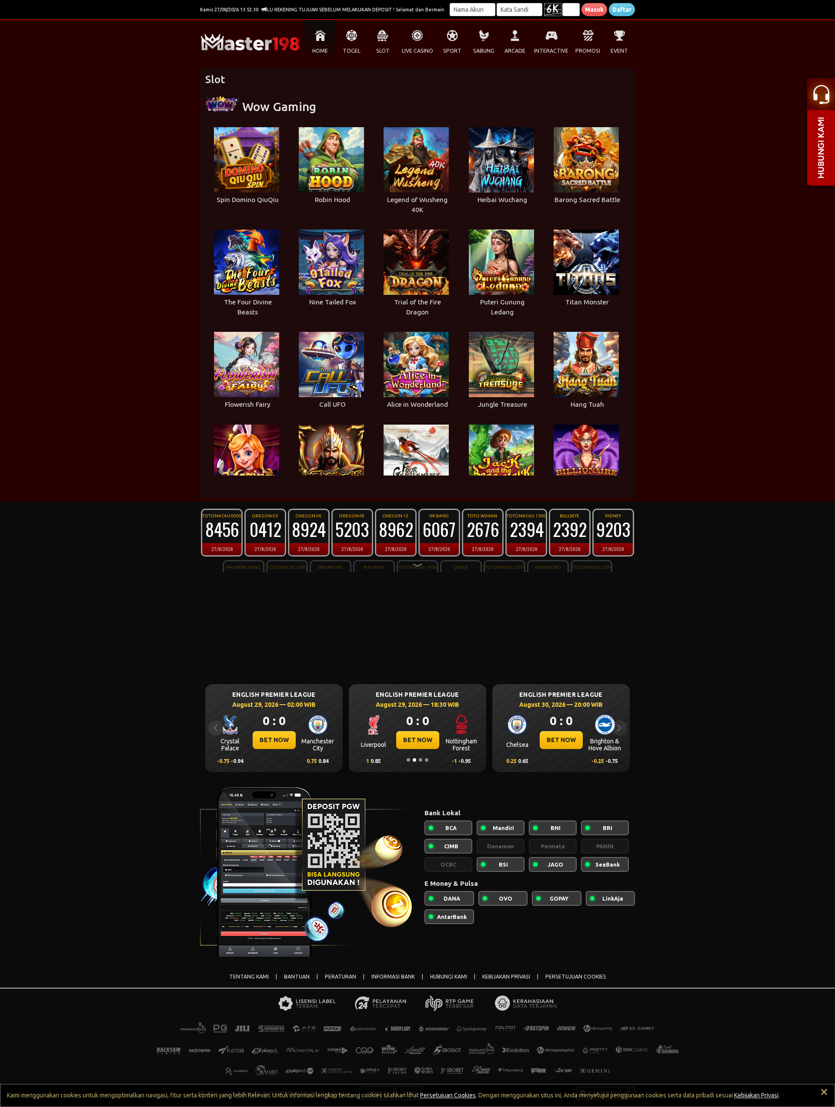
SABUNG (483, 51)
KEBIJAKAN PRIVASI (506, 976)
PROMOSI (587, 51)
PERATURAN (340, 976)
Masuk (594, 9)
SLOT (383, 51)
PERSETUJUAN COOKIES (575, 976)
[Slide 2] (414, 760)
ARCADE (514, 51)
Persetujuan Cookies (448, 1095)
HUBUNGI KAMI (448, 976)
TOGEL (352, 51)
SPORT (452, 51)
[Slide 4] (426, 760)
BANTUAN (297, 976)
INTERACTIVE (551, 51)
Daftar (621, 9)
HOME (320, 51)
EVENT (619, 51)
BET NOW (274, 739)
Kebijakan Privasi (756, 1095)
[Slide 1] (408, 760)
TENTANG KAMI (249, 976)
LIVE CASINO (417, 51)
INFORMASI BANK (393, 976)
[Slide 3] (420, 760)
